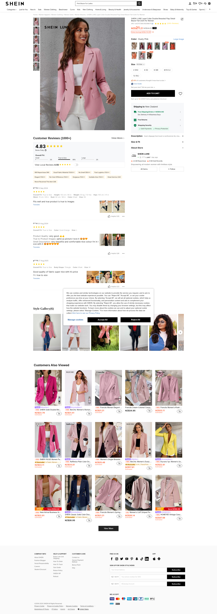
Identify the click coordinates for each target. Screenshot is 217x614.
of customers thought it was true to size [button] (148, 80)
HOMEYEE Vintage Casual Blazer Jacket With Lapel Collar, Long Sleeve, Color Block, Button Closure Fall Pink (169, 515)
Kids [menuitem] (78, 10)
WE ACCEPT (114, 594)
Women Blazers (80, 15)
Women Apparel (44, 15)
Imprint (62, 609)
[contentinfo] (147, 598)
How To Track (58, 564)
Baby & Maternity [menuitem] (177, 10)
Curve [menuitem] (72, 10)
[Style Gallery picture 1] (47, 332)
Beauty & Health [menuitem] (115, 10)
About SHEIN (38, 557)
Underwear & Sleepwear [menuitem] (151, 10)
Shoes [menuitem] (165, 10)
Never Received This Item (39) (45, 182)
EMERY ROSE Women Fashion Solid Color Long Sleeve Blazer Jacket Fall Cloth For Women (48, 459)
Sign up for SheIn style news (122, 565)
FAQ (73, 568)
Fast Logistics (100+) (101, 172)
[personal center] (190, 3)
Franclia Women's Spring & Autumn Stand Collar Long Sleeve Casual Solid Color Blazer (109, 512)
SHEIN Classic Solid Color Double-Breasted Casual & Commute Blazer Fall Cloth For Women (78, 515)
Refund (55, 576)
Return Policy (57, 570)
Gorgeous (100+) (79, 177)
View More (108, 528)
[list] (130, 559)
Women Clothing (57, 15)
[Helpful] (109, 216)
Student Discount (40, 569)
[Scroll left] (207, 9)
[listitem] (48, 394)
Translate (36, 205)
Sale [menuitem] (39, 10)
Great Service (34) (114, 177)
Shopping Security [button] (144, 125)
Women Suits (68, 15)
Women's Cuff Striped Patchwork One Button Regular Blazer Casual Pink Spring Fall (139, 512)
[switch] (76, 165)
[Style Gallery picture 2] (76, 332)
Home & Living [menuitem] (100, 10)
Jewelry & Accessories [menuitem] (132, 10)
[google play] (159, 560)
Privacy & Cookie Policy (55, 606)
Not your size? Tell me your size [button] (142, 87)
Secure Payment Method (77, 561)
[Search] (139, 3)
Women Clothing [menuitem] (50, 10)
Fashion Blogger (40, 560)
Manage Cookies (72, 606)
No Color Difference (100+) (58, 177)
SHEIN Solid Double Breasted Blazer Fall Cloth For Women (48, 410)
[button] (205, 3)
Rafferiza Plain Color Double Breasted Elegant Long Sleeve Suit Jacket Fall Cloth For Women (78, 462)
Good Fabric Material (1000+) (63, 172)
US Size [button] (139, 64)
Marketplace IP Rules (41, 609)
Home (35, 15)
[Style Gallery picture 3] (105, 332)
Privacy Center (39, 606)
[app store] (154, 560)
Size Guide (57, 567)
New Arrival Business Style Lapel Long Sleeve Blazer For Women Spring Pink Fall (48, 512)
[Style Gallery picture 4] (134, 332)
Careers (37, 566)
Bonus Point (76, 565)
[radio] (134, 46)
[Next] (180, 332)
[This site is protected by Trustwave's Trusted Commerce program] (112, 604)
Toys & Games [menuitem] (191, 10)
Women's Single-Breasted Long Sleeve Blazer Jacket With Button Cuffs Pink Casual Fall (109, 459)
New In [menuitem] (33, 10)
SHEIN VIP (57, 573)
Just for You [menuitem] (23, 10)
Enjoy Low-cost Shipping (58, 557)
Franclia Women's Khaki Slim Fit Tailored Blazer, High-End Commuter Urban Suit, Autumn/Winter (169, 407)
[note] (48, 509)
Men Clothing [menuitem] (88, 10)
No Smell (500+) (84, 172)
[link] (195, 3)
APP (154, 554)
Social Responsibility (41, 563)
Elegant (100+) (40, 177)
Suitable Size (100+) (96, 177)
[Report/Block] (123, 216)
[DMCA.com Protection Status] (117, 604)
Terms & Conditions (87, 606)
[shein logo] (15, 3)
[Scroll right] (210, 9)
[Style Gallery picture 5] (163, 332)
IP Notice (55, 609)
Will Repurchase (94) (42, 172)
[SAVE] (180, 93)
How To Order (58, 561)
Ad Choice (71, 609)
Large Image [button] (178, 39)
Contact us (75, 557)
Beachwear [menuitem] (63, 10)
